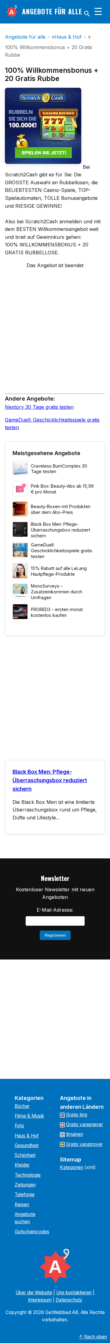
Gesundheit (26, 1145)
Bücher (22, 1106)
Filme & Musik (29, 1116)
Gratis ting (76, 1115)
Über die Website (34, 1292)
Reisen (22, 1204)
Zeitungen (25, 1185)
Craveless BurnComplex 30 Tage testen (59, 468)
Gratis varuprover (84, 1144)
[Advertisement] (55, 334)
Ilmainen (74, 1134)
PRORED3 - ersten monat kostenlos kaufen (57, 612)
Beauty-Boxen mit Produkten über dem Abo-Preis (60, 509)
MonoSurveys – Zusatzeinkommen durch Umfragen (56, 591)
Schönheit (25, 1155)
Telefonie (25, 1194)
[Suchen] (87, 13)
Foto (19, 1126)
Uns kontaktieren (74, 1292)
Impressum (40, 1300)
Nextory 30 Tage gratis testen (39, 407)
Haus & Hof (27, 1136)
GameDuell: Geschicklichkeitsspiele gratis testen (61, 550)
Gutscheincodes (32, 1232)
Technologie (28, 1175)
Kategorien (71, 1167)
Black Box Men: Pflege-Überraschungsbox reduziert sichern (60, 529)
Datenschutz (69, 1300)
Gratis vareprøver (84, 1124)
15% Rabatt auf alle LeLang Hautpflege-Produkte (59, 571)
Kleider (22, 1165)
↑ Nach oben (93, 1337)
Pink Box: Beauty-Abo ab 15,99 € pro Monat (62, 488)
